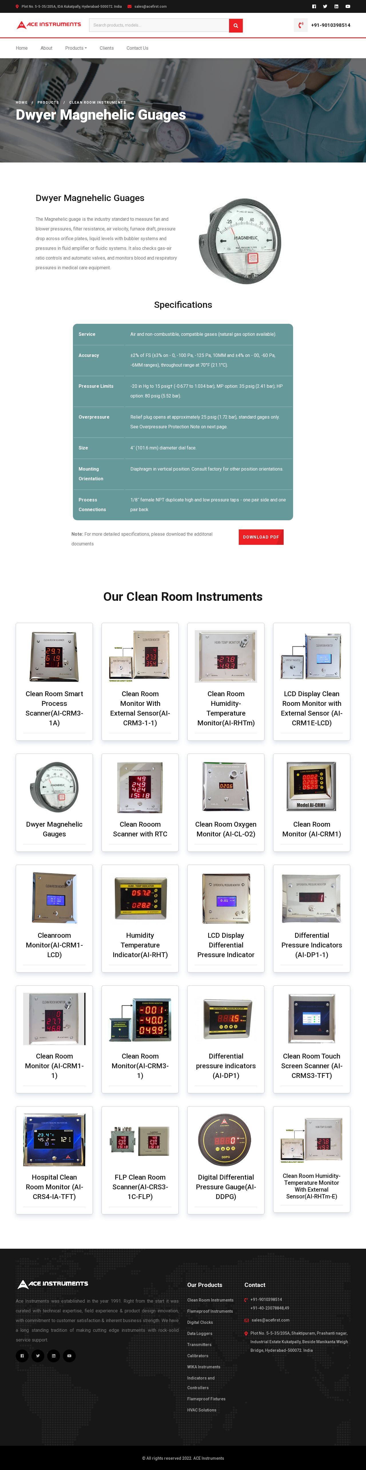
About (46, 48)
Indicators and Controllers (201, 1383)
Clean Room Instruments (210, 1300)
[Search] (236, 26)
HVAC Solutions (201, 1410)
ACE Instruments (208, 1458)
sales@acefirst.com (150, 7)
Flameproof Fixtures (206, 1399)
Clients (107, 48)
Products (74, 48)
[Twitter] (325, 6)
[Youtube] (347, 6)
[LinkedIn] (336, 6)
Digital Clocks (200, 1322)
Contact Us (137, 48)
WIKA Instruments (203, 1367)
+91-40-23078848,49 (269, 1308)
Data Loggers (199, 1333)
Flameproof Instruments (210, 1311)
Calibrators (197, 1355)
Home (22, 48)
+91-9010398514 (330, 25)
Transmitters (199, 1344)
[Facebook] (314, 6)
